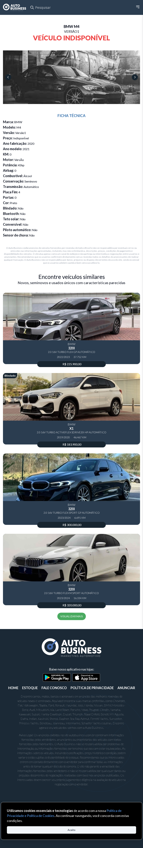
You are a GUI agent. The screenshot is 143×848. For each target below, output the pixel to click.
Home (13, 688)
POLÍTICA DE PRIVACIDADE (92, 688)
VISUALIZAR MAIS (71, 616)
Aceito (71, 829)
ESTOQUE (30, 688)
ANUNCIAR (126, 688)
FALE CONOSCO (54, 688)
